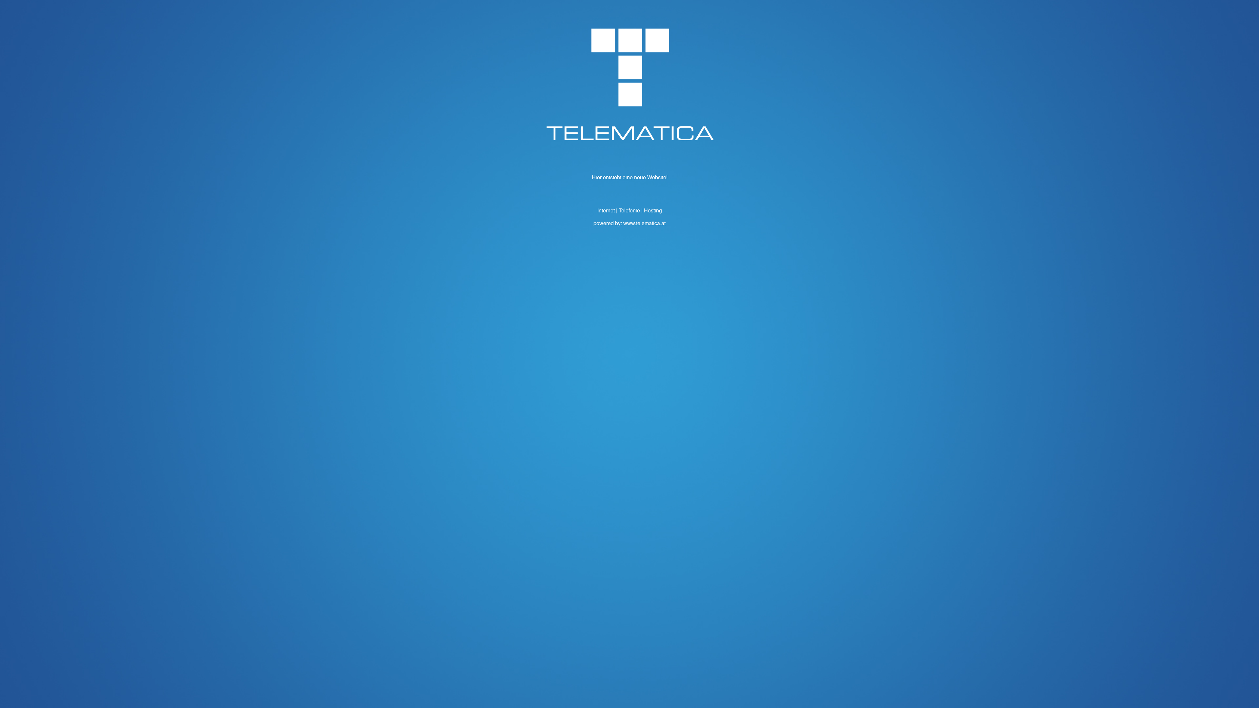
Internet (606, 210)
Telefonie (629, 210)
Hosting (653, 210)
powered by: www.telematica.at (629, 223)
